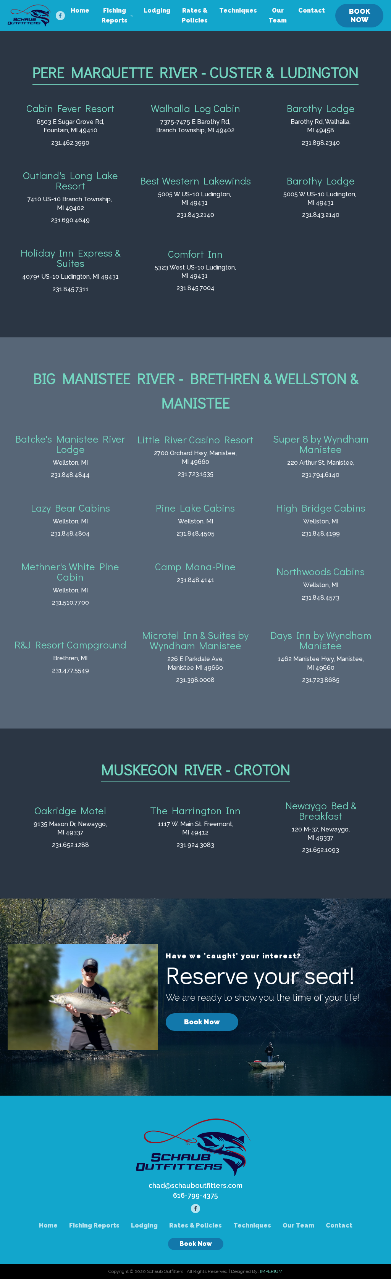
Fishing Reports (115, 15)
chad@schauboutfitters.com (195, 1185)
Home (80, 10)
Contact (311, 10)
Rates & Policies (195, 15)
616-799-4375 (195, 1195)
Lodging (157, 10)
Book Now (202, 1022)
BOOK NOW (359, 15)
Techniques (238, 10)
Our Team (277, 15)
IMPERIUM (271, 1271)
